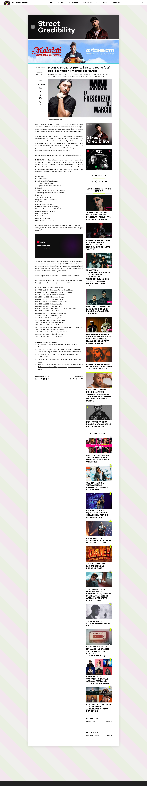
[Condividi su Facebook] (40, 91)
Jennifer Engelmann (40, 74)
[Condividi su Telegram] (40, 98)
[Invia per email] (40, 105)
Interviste (62, 2)
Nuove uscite (74, 2)
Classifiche (87, 2)
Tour (98, 2)
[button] (40, 101)
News (52, 2)
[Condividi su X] (40, 95)
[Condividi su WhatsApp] (40, 88)
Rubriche (106, 2)
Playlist (116, 2)
